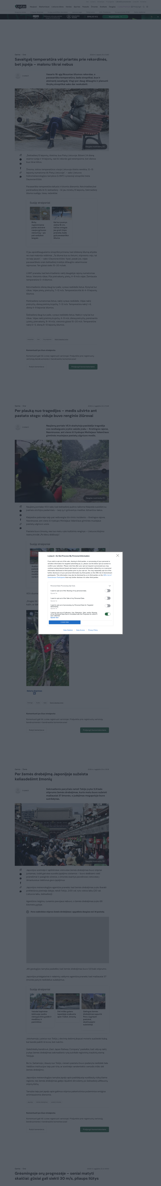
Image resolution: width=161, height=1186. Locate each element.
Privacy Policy (93, 630)
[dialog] (80, 593)
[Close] (118, 556)
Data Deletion (68, 630)
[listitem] (80, 586)
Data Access (80, 630)
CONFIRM (65, 622)
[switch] (108, 590)
